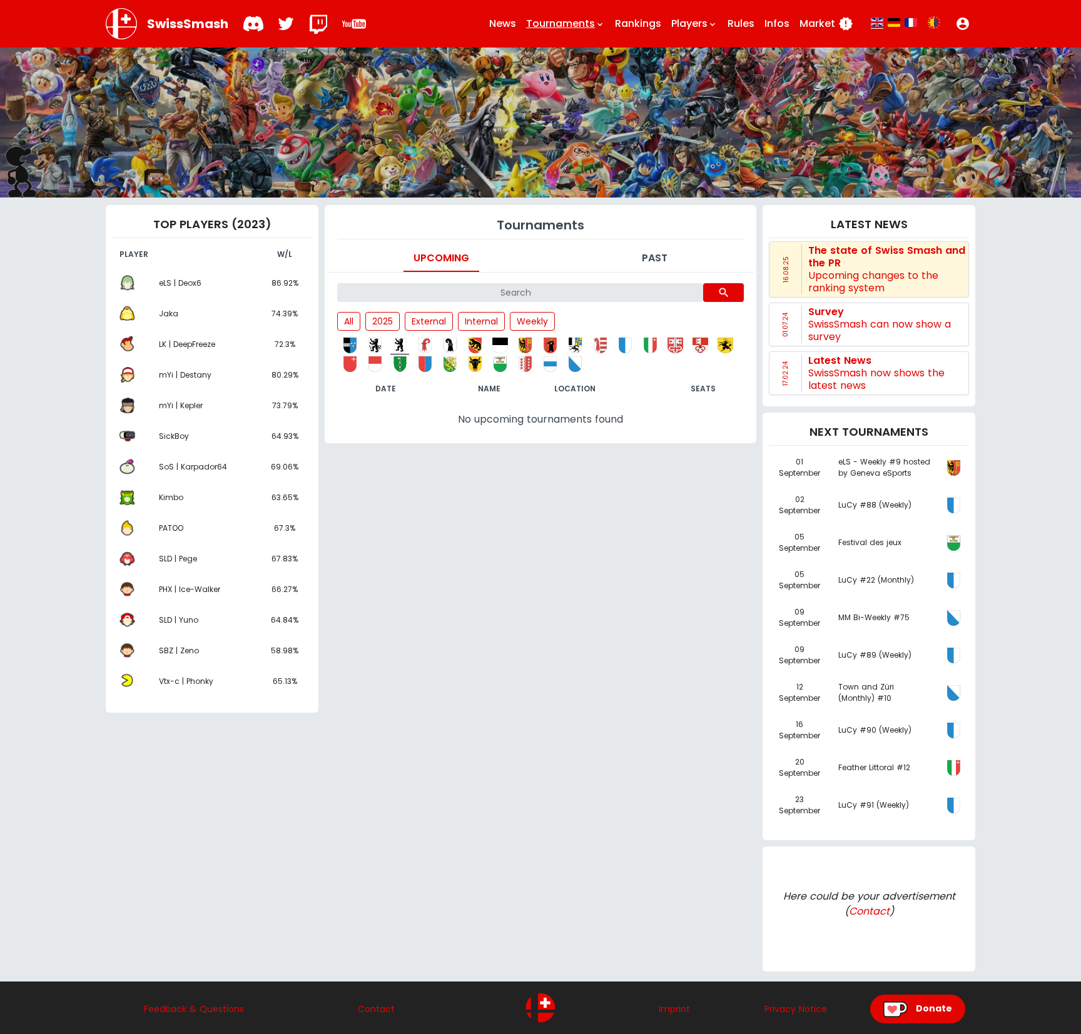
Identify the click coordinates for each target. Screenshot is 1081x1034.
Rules (741, 23)
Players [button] (694, 23)
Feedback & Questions (194, 1009)
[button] (962, 23)
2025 (382, 321)
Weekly (532, 321)
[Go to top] (540, 1007)
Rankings (638, 23)
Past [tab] (654, 258)
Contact (869, 911)
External (429, 321)
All (348, 321)
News (502, 23)
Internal (481, 321)
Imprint (674, 1009)
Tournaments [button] (565, 23)
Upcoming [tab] (441, 258)
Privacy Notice (795, 1009)
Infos (776, 23)
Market (826, 23)
